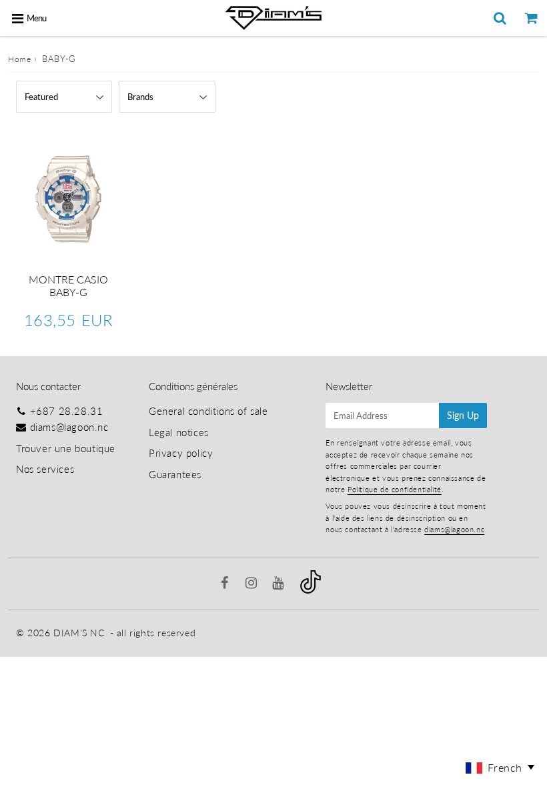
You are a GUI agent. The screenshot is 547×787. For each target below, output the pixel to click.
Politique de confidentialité (395, 489)
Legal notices (179, 432)
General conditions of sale (208, 411)
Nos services (45, 469)
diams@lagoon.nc (69, 427)
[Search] (500, 18)
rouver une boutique (68, 448)
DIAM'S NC (78, 632)
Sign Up (463, 415)
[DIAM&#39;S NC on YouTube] (279, 584)
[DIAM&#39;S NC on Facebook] (226, 584)
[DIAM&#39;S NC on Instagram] (252, 584)
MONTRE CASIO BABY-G (68, 285)
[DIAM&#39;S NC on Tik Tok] (311, 590)
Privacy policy (181, 453)
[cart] (531, 18)
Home (19, 59)
